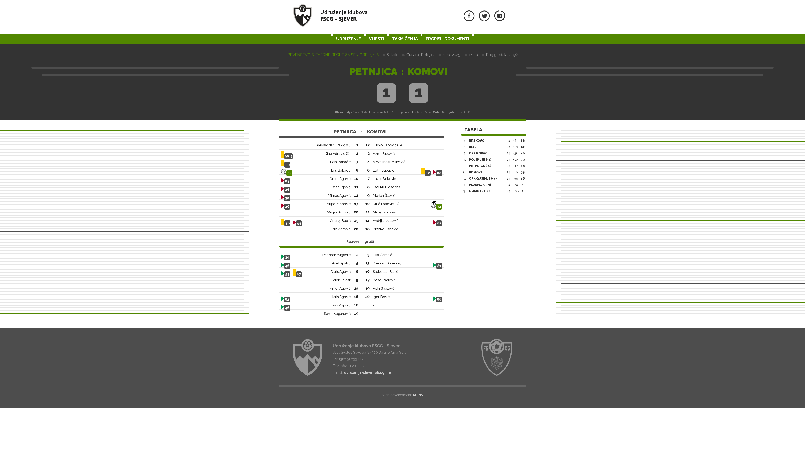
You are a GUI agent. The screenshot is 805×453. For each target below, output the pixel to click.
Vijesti (376, 38)
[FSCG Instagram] (499, 20)
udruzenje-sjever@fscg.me (367, 373)
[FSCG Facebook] (469, 20)
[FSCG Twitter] (484, 20)
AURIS (418, 395)
